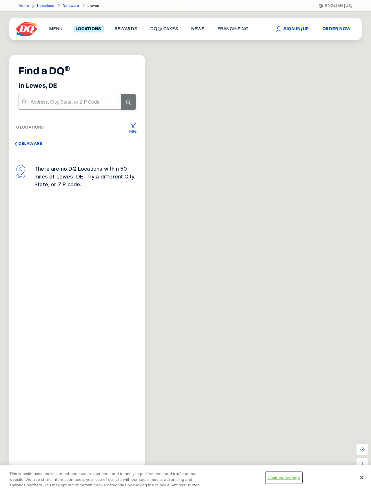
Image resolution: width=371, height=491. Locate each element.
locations (88, 29)
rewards (126, 29)
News (198, 29)
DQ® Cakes (164, 29)
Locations (45, 5)
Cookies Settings (284, 477)
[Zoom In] (362, 464)
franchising (233, 29)
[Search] (128, 102)
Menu (56, 29)
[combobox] (77, 102)
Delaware (71, 5)
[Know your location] (362, 449)
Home (24, 5)
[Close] (361, 477)
